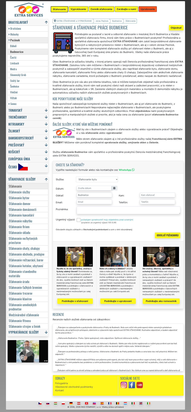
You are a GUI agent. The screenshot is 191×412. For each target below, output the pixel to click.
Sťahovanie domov (19, 203)
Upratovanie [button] (148, 9)
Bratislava (15, 28)
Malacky (14, 34)
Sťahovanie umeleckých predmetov (23, 306)
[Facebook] (131, 384)
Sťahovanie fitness (20, 320)
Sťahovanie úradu (19, 281)
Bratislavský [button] (18, 22)
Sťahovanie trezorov (20, 293)
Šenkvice (14, 86)
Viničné (14, 92)
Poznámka (62, 209)
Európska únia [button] (19, 158)
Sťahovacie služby (19, 191)
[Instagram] (123, 384)
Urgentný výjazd (65, 219)
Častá (13, 57)
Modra (13, 69)
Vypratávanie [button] (78, 9)
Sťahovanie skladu (19, 232)
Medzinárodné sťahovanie (24, 314)
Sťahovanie (15, 186)
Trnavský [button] (15, 110)
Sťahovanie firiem (19, 226)
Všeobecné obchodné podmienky (74, 386)
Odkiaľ (59, 195)
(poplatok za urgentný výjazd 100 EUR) (98, 222)
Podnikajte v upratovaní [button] (118, 301)
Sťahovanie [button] (59, 9)
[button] (28, 180)
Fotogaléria (61, 383)
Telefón (123, 202)
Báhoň (13, 46)
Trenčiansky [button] (17, 117)
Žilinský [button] (14, 130)
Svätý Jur (15, 80)
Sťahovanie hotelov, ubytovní (26, 265)
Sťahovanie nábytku (20, 220)
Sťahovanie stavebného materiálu (22, 273)
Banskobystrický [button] (21, 137)
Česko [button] (12, 166)
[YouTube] (139, 384)
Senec (13, 104)
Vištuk (13, 98)
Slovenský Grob (18, 75)
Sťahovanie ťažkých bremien (25, 287)
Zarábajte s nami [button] (126, 9)
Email (59, 202)
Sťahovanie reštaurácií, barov (26, 259)
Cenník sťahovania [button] (101, 9)
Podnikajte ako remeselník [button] (161, 301)
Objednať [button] (176, 27)
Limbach (14, 63)
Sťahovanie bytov (19, 197)
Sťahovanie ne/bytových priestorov (23, 240)
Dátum (59, 188)
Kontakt (59, 390)
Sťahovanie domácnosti (22, 209)
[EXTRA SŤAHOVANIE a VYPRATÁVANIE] (29, 9)
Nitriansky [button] (16, 124)
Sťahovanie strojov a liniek (24, 326)
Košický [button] (14, 151)
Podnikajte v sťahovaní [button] (75, 301)
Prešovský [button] (16, 144)
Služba (59, 179)
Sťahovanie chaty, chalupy (24, 248)
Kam (121, 195)
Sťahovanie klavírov (20, 298)
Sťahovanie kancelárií (21, 214)
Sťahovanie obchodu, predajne (26, 254)
